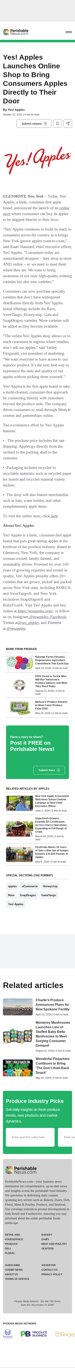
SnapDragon (28, 895)
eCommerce (30, 886)
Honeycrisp (50, 886)
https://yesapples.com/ (35, 611)
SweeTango (48, 895)
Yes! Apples (16, 109)
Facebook (57, 617)
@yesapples (38, 617)
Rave (11, 895)
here (54, 516)
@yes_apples (28, 622)
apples (12, 886)
